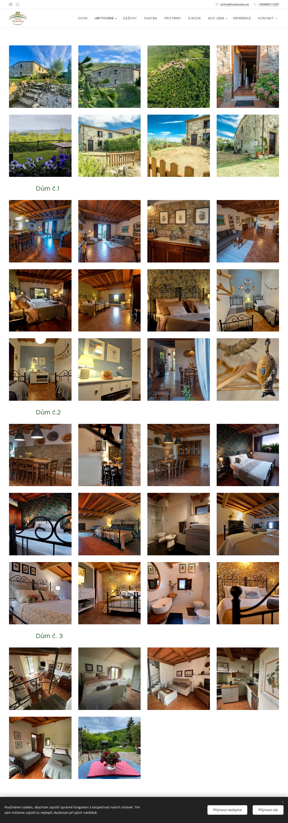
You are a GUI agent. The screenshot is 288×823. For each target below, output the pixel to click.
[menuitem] (84, 18)
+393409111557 (269, 4)
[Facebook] (11, 4)
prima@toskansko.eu (234, 4)
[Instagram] (17, 4)
